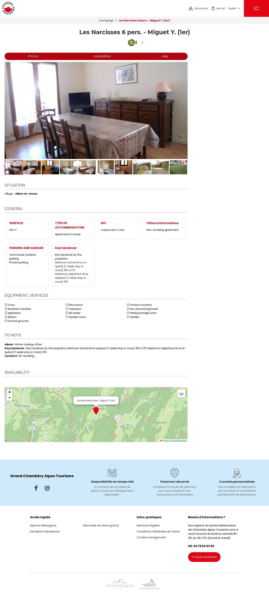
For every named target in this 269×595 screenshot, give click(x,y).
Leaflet (165, 440)
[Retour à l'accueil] (8, 8)
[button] (218, 8)
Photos (33, 56)
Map (165, 56)
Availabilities (102, 56)
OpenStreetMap (180, 440)
